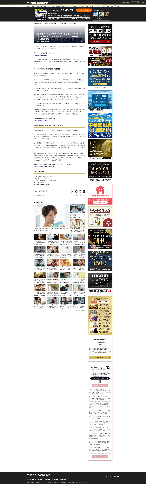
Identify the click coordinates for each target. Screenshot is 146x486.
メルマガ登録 (100, 357)
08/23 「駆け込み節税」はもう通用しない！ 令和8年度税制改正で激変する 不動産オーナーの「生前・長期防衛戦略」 (99, 398)
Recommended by (79, 310)
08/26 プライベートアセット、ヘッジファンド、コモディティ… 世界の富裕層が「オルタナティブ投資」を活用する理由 (99, 412)
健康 (102, 6)
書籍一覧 (62, 479)
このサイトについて (31, 482)
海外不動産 (51, 6)
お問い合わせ (56, 482)
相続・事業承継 (35, 6)
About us (87, 482)
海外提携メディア (79, 482)
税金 (87, 6)
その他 (107, 6)
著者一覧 (54, 479)
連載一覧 (45, 479)
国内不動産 (43, 6)
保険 (70, 6)
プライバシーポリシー (47, 482)
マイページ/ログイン (135, 2)
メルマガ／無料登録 (124, 2)
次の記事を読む (77, 195)
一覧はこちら (101, 18)
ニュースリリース (45, 41)
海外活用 (64, 6)
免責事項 (39, 482)
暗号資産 (81, 6)
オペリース (92, 6)
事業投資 (58, 6)
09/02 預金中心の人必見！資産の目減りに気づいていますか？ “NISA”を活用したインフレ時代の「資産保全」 (99, 443)
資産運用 (75, 6)
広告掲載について (70, 482)
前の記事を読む (41, 195)
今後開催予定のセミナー (101, 10)
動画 (112, 6)
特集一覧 (37, 479)
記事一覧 (29, 479)
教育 (98, 6)
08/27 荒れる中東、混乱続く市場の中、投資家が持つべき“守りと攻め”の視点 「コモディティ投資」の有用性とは (99, 423)
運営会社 (63, 482)
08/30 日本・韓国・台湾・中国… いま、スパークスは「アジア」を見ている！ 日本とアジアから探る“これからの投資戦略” (99, 429)
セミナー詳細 (84, 10)
